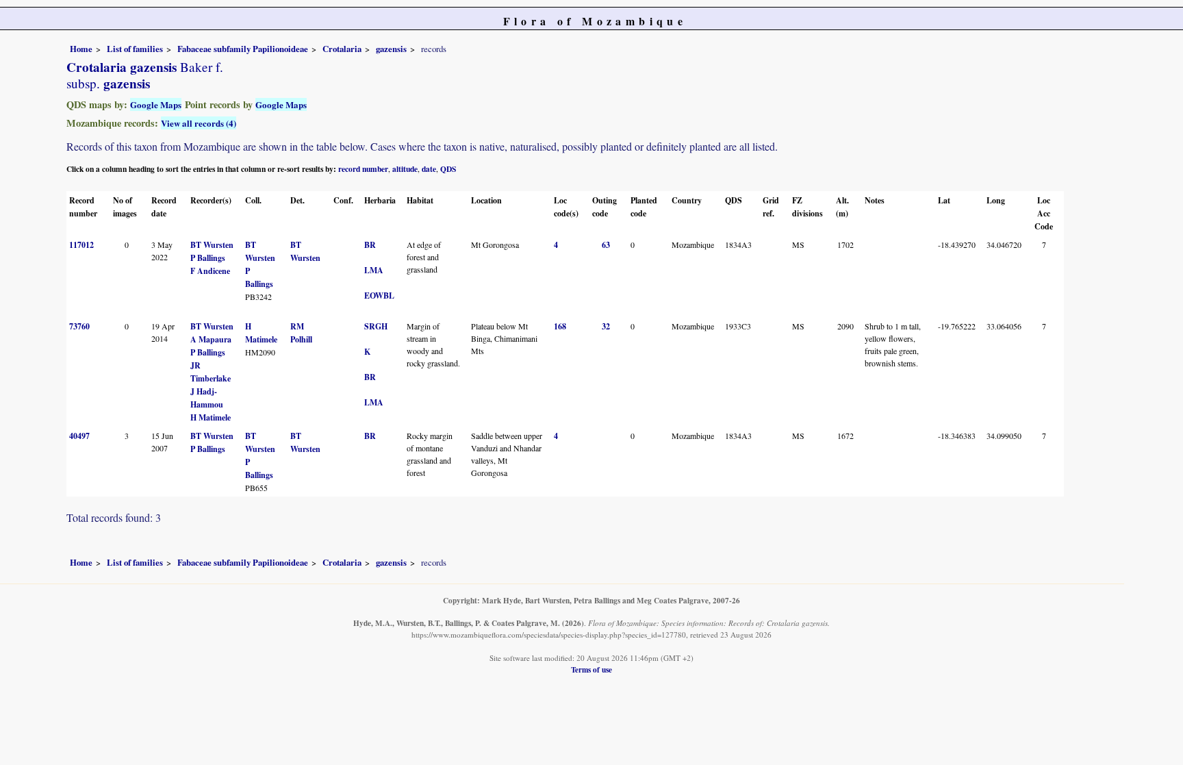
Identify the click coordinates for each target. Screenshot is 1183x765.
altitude (405, 169)
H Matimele (210, 417)
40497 (79, 436)
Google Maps (155, 104)
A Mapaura (210, 339)
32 (606, 326)
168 (560, 326)
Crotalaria (341, 48)
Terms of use (591, 669)
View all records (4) (198, 122)
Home (81, 48)
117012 (81, 245)
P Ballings (207, 258)
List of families (135, 48)
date (429, 169)
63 (606, 245)
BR (370, 245)
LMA (373, 270)
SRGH (375, 326)
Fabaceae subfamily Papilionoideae (242, 48)
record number (363, 169)
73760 (79, 326)
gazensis (391, 48)
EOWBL (379, 295)
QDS (448, 169)
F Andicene (210, 271)
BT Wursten (211, 245)
